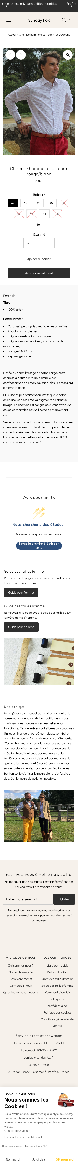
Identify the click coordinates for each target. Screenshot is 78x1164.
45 (57, 214)
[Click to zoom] (68, 55)
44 (44, 214)
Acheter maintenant (39, 273)
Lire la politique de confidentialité (23, 1137)
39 (38, 203)
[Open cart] (71, 20)
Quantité (39, 234)
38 (25, 203)
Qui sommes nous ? (21, 965)
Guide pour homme (21, 627)
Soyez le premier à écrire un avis (39, 546)
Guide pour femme (21, 592)
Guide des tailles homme (57, 979)
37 (13, 203)
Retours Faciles (57, 972)
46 (38, 224)
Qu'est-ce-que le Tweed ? (20, 992)
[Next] (71, 6)
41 (63, 203)
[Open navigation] (11, 20)
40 (51, 203)
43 (31, 214)
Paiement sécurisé (57, 992)
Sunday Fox (39, 20)
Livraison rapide (57, 965)
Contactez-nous (21, 986)
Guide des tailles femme (57, 986)
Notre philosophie (21, 972)
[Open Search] (64, 20)
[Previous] (6, 6)
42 (19, 214)
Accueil (12, 34)
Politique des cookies (57, 1012)
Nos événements (20, 979)
